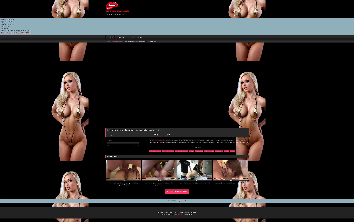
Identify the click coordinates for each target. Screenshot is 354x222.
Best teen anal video (7, 19)
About (156, 134)
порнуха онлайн (6, 22)
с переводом (5, 28)
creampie (219, 151)
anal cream (200, 151)
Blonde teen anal (168, 151)
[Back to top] (348, 216)
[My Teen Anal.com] (117, 7)
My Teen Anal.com (180, 214)
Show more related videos (177, 191)
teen (233, 151)
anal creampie (210, 151)
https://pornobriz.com (7, 24)
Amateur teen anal (117, 41)
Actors (140, 37)
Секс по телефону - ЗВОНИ (177, 201)
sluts (227, 151)
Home (111, 37)
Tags (131, 37)
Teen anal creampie (182, 151)
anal (192, 151)
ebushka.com (5, 26)
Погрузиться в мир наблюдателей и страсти (16, 30)
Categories (121, 37)
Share (167, 134)
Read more (198, 147)
